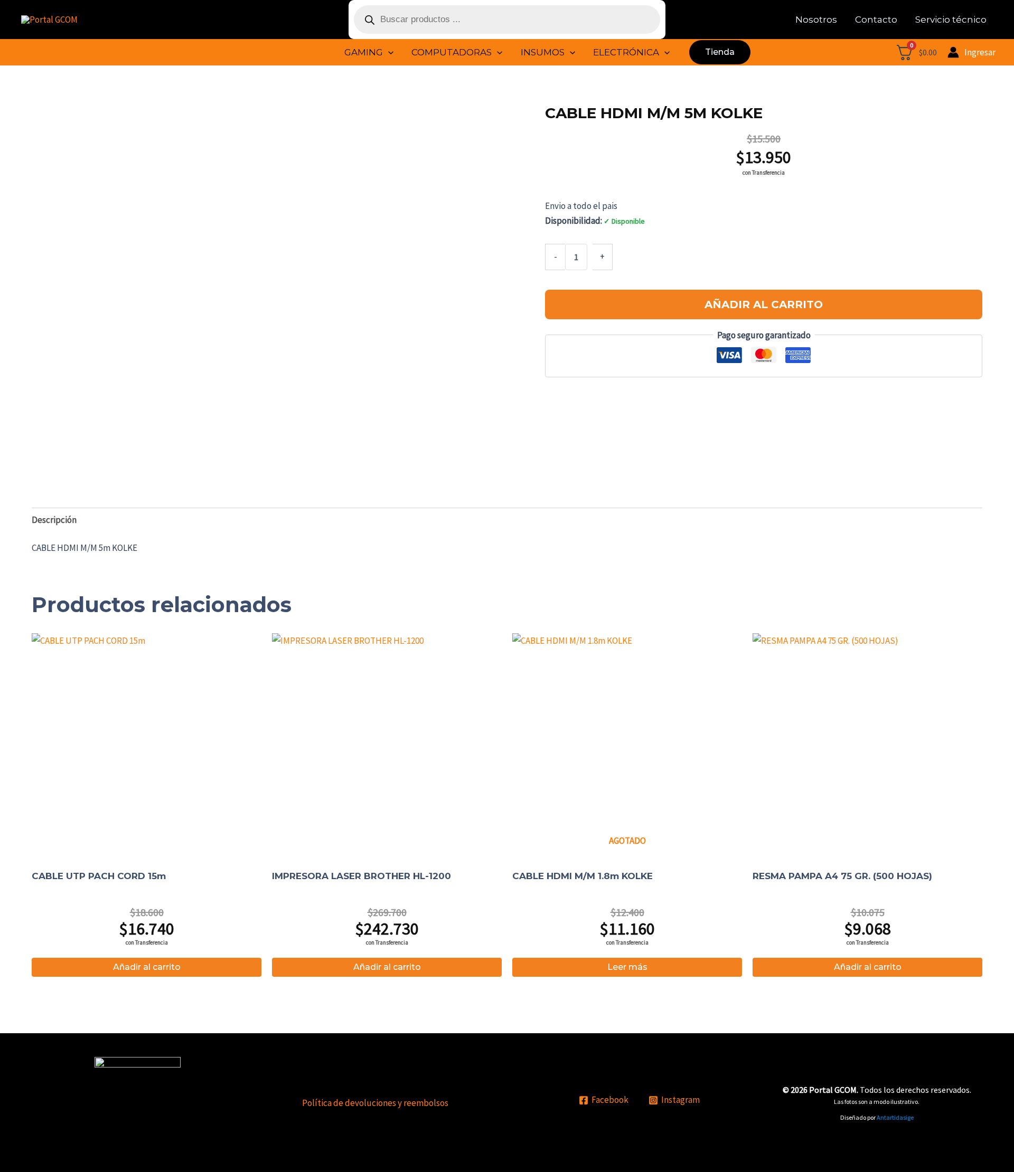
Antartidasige (895, 1117)
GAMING (363, 52)
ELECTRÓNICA (626, 52)
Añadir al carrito (764, 304)
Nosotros (816, 19)
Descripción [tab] (54, 520)
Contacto (876, 19)
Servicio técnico (951, 19)
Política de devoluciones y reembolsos (375, 1103)
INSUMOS (543, 52)
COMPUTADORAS (451, 52)
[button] (388, 52)
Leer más (627, 967)
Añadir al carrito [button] (147, 967)
